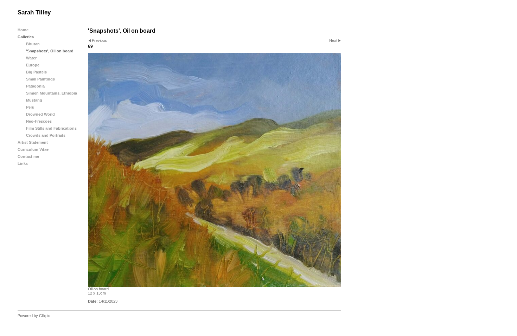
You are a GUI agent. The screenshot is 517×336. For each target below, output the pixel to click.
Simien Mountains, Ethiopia (51, 93)
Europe (32, 65)
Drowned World (40, 114)
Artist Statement (33, 142)
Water (31, 58)
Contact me (28, 156)
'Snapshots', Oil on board (50, 51)
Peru (30, 107)
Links (23, 163)
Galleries (26, 37)
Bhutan (33, 44)
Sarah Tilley (34, 12)
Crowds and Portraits (45, 135)
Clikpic (44, 316)
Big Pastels (36, 72)
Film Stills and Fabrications (51, 128)
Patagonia (35, 86)
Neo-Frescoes (39, 121)
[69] (214, 170)
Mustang (34, 100)
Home (23, 30)
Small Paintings (40, 79)
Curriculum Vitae (33, 149)
